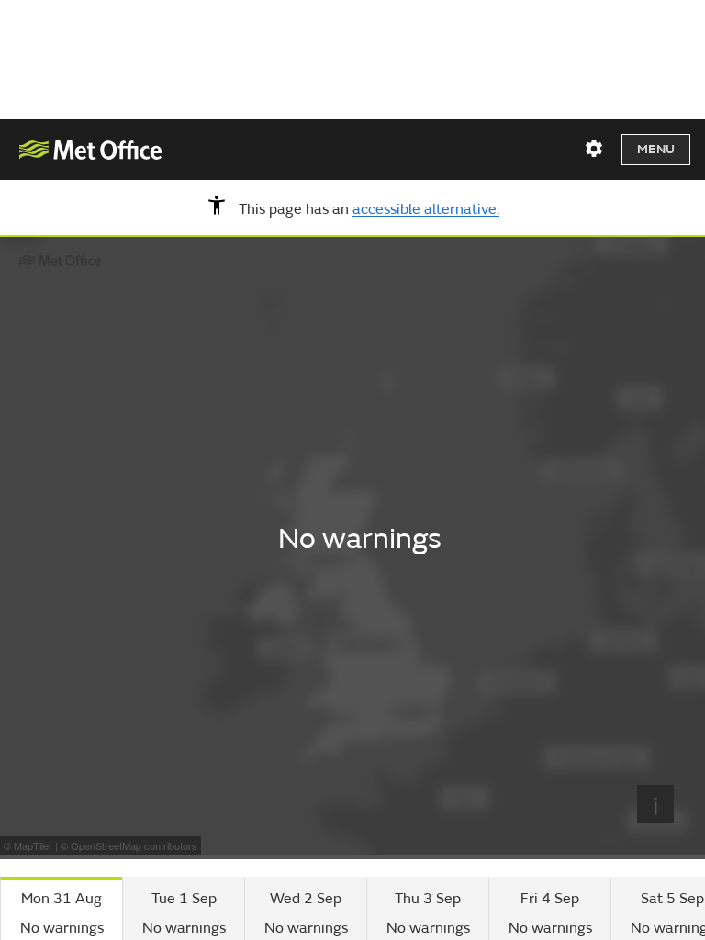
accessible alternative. (425, 210)
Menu (656, 149)
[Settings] (593, 148)
